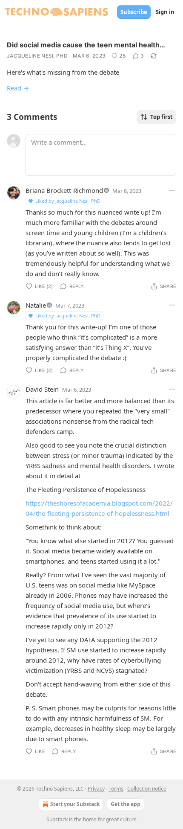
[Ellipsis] (172, 190)
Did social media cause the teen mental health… (86, 45)
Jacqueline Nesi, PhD (37, 55)
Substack (57, 819)
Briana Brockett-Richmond (64, 190)
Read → (18, 88)
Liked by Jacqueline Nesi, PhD (67, 201)
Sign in (165, 12)
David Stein (42, 389)
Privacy (96, 788)
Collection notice (146, 788)
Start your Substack (75, 804)
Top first (161, 117)
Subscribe (133, 12)
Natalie (36, 305)
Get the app (125, 804)
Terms (116, 788)
